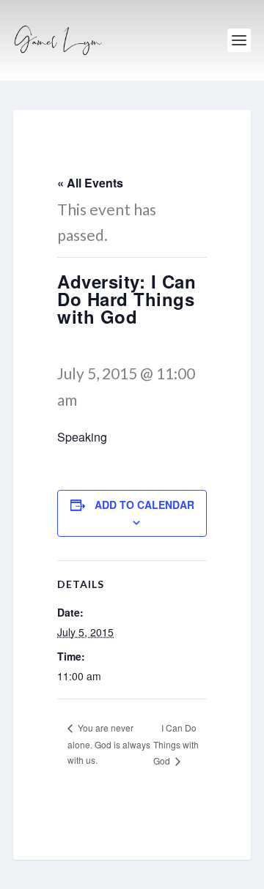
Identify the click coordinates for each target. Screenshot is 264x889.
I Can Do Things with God (176, 744)
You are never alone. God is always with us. (108, 743)
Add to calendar (144, 504)
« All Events (90, 182)
